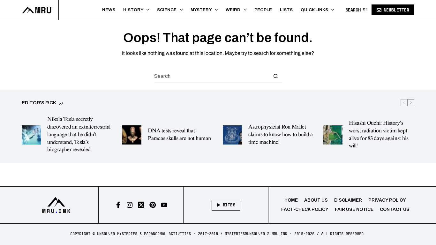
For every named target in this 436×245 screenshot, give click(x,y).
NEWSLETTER (396, 10)
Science (167, 9)
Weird (233, 9)
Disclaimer (348, 200)
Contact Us (395, 209)
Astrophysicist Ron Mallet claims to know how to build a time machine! (280, 134)
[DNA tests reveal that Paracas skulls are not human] (131, 135)
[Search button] (276, 76)
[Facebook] (118, 205)
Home (291, 200)
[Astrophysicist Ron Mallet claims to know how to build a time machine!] (232, 135)
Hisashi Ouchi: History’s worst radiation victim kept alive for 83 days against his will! (379, 134)
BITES (228, 205)
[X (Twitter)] (141, 205)
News (108, 9)
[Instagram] (129, 205)
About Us (316, 200)
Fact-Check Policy (304, 209)
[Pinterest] (152, 205)
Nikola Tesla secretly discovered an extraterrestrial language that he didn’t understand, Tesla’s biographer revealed (78, 134)
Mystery (201, 9)
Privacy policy (387, 200)
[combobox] (212, 76)
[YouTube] (164, 205)
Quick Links (314, 9)
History (133, 9)
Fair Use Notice (354, 209)
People (263, 9)
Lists (286, 9)
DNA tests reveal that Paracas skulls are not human (179, 134)
